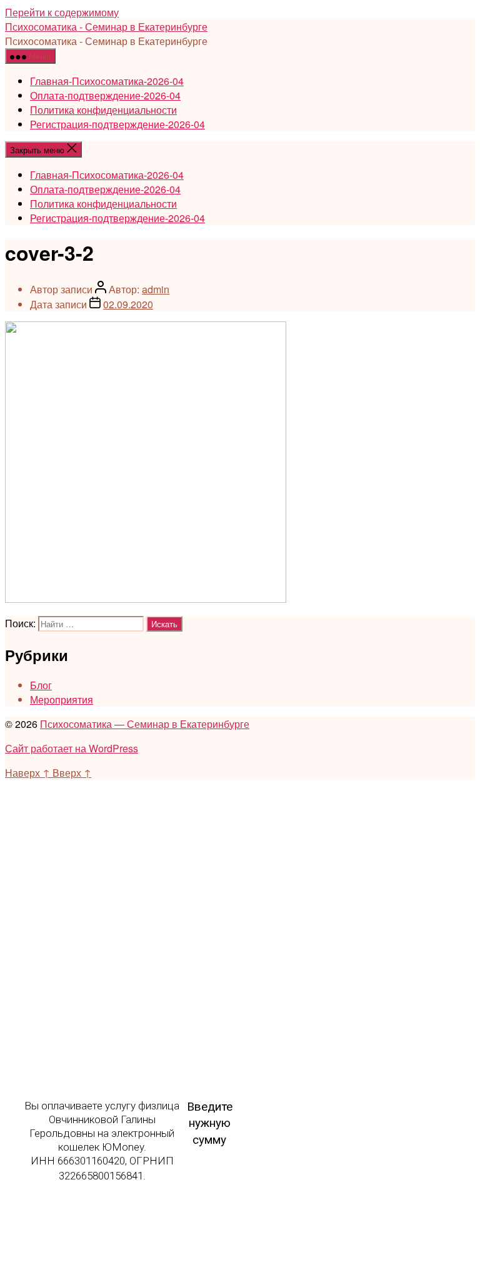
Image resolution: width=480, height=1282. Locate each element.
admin (155, 289)
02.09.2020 (128, 304)
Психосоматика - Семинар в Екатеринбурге (106, 26)
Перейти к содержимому (62, 12)
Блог (41, 685)
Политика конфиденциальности (103, 110)
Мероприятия (61, 699)
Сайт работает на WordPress (71, 748)
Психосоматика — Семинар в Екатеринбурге (144, 724)
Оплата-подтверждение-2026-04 (105, 95)
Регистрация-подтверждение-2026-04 (117, 124)
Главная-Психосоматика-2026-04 (107, 81)
